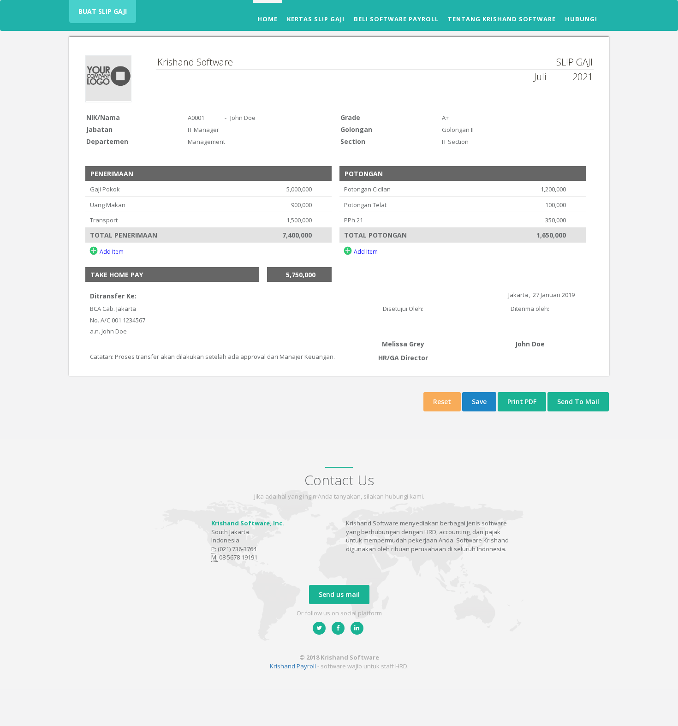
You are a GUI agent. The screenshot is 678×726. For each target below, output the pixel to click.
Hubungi (581, 19)
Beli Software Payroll (396, 19)
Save (479, 401)
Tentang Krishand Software (502, 19)
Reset (442, 401)
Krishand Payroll (293, 666)
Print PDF (521, 401)
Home (267, 19)
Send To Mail (578, 401)
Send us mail (339, 594)
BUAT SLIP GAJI (102, 11)
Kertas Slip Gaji (316, 19)
